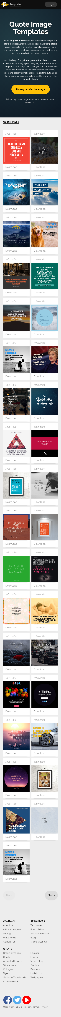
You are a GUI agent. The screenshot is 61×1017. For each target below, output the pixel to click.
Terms (36, 1007)
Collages (8, 969)
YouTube (26, 1000)
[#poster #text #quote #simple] (16, 276)
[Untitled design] (16, 318)
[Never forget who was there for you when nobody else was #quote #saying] (44, 234)
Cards (6, 957)
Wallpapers (36, 977)
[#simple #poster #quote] (16, 736)
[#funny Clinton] (44, 359)
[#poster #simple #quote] (44, 192)
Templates (36, 925)
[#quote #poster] (44, 276)
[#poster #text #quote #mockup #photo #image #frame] (44, 778)
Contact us (9, 941)
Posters (34, 953)
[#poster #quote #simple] (16, 150)
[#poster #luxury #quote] (16, 192)
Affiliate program (12, 929)
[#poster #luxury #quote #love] (44, 611)
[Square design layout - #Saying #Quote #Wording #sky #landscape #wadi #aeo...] (16, 527)
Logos (34, 957)
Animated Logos (12, 961)
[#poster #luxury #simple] (16, 653)
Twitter (17, 1000)
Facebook (7, 1000)
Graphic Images (11, 953)
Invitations (36, 973)
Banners (35, 969)
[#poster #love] (44, 485)
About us (8, 925)
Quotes (34, 965)
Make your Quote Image (30, 89)
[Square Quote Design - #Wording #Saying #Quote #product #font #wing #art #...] (16, 569)
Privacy (44, 1007)
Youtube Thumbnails (14, 977)
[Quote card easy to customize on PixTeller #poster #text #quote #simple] (16, 234)
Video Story (36, 961)
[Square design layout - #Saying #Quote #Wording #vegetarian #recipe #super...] (44, 150)
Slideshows (9, 965)
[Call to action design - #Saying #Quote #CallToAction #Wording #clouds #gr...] (16, 694)
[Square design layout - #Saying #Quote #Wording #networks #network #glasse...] (44, 318)
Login (51, 4)
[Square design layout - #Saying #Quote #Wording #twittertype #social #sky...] (44, 820)
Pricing (7, 933)
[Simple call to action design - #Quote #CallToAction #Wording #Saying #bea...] (44, 694)
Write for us (9, 937)
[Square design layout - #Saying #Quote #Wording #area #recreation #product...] (16, 401)
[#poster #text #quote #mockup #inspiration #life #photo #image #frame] (16, 485)
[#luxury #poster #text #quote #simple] (16, 443)
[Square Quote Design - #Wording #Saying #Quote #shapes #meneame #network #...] (44, 443)
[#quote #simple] (44, 401)
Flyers (6, 973)
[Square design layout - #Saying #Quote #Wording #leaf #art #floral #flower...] (16, 611)
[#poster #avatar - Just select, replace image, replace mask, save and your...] (16, 778)
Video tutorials (38, 941)
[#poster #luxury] (44, 653)
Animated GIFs (11, 981)
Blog (33, 937)
